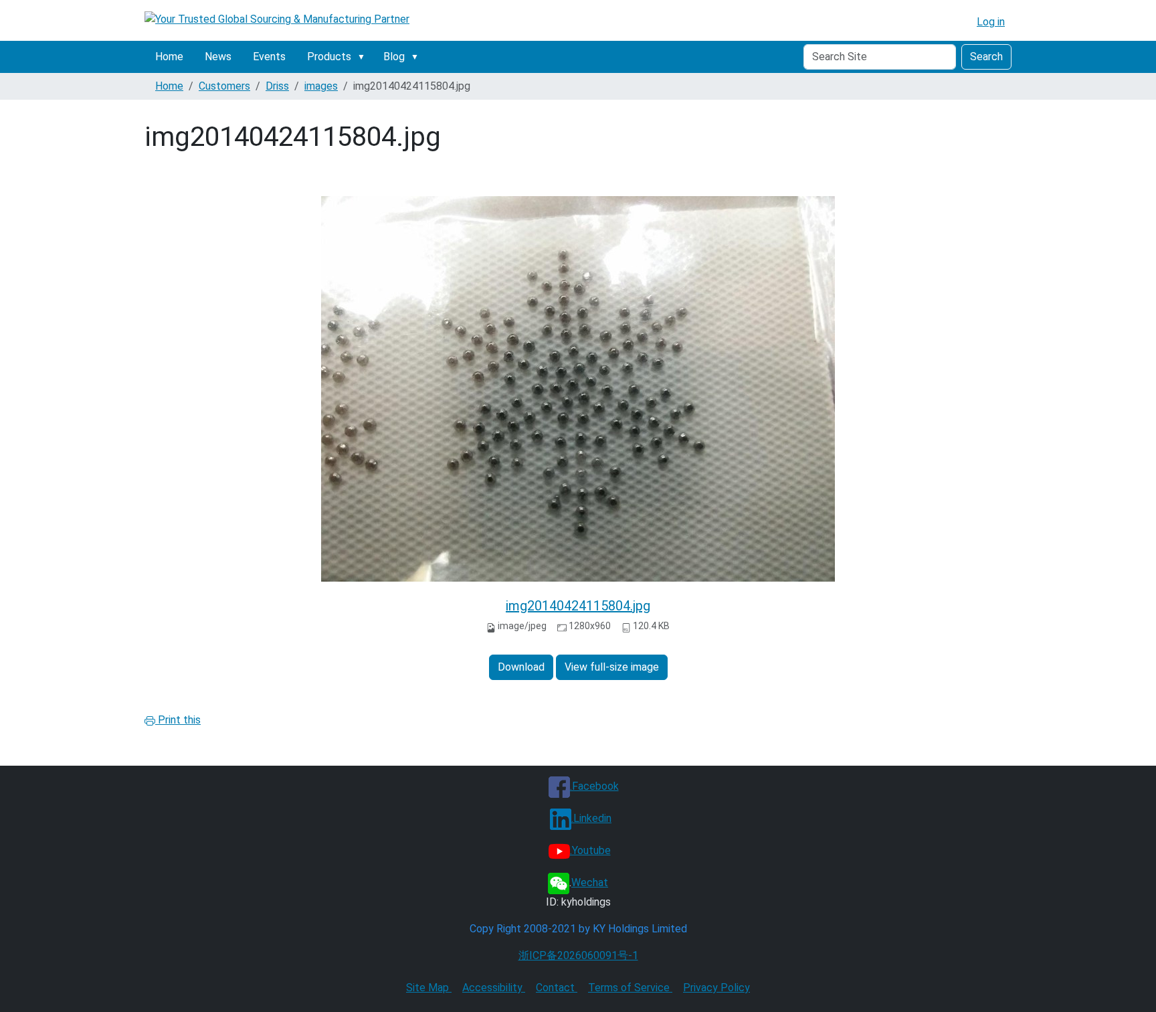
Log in (991, 21)
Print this (178, 719)
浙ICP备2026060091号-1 (578, 955)
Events (269, 56)
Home (169, 56)
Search (986, 56)
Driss (277, 86)
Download (521, 667)
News (218, 56)
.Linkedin (591, 818)
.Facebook (594, 786)
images (321, 86)
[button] (364, 57)
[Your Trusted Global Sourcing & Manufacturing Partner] (276, 19)
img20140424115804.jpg (578, 606)
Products (329, 56)
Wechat (589, 882)
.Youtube (590, 850)
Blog (394, 56)
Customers (224, 86)
